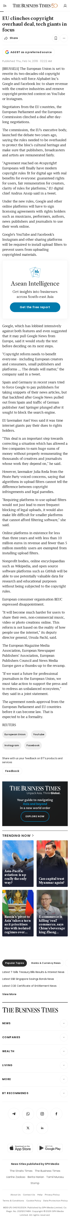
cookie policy (33, 1200)
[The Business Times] (32, 6)
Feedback (12, 771)
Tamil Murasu (55, 1177)
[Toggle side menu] (4, 6)
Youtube (38, 734)
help (40, 1194)
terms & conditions (13, 1200)
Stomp (35, 1183)
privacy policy (52, 1194)
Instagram (11, 745)
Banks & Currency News (45, 963)
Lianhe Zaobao (15, 1177)
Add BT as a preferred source (31, 52)
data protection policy (55, 1200)
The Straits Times (21, 1171)
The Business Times (47, 1171)
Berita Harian (36, 1177)
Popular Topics (14, 963)
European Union (15, 734)
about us (15, 1194)
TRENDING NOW (16, 835)
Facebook (33, 745)
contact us (29, 1194)
